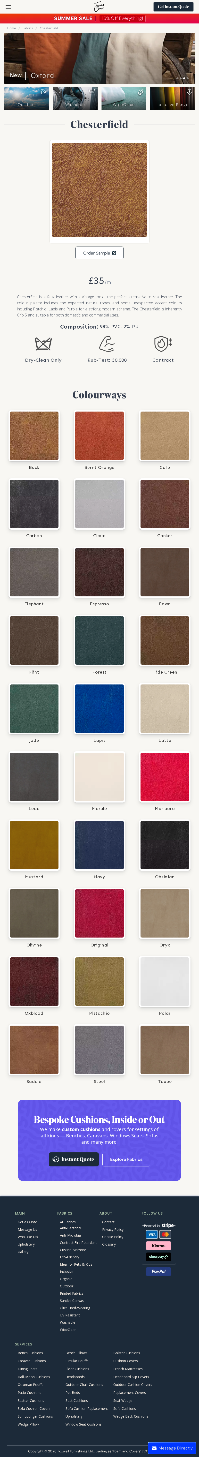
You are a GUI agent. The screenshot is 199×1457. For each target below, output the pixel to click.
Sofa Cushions (124, 1408)
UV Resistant (70, 1315)
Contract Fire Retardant (78, 1242)
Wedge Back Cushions (130, 1416)
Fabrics (28, 28)
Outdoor (26, 104)
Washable (75, 104)
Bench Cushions (30, 1353)
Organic (66, 1279)
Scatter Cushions (31, 1400)
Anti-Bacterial (70, 1228)
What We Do (28, 1236)
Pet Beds (73, 1392)
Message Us (27, 1229)
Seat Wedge (122, 1400)
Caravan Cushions (32, 1361)
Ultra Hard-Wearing (75, 1308)
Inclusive (66, 1271)
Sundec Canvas (72, 1300)
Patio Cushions (29, 1392)
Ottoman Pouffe (30, 1384)
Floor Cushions (77, 1369)
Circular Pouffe (77, 1361)
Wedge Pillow (28, 1424)
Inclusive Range (173, 104)
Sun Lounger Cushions (35, 1416)
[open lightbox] (99, 190)
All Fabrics (68, 1222)
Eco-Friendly (69, 1257)
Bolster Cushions (126, 1353)
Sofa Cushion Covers (34, 1408)
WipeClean (124, 104)
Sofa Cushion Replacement (87, 1408)
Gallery (23, 1251)
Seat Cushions (77, 1400)
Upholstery (26, 1244)
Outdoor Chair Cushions (84, 1384)
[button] (8, 7)
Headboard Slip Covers (131, 1376)
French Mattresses (128, 1369)
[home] (99, 7)
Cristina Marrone (73, 1249)
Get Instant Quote (173, 7)
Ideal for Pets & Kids (76, 1264)
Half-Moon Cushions (34, 1376)
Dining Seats (27, 1369)
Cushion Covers (125, 1361)
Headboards (75, 1376)
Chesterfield (49, 28)
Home (11, 28)
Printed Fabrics (71, 1293)
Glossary (109, 1244)
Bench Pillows (76, 1353)
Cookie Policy (112, 1236)
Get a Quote (27, 1222)
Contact (108, 1222)
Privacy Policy (113, 1229)
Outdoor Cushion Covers (132, 1384)
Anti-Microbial (71, 1235)
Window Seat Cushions (83, 1424)
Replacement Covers (129, 1392)
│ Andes (31, 75)
